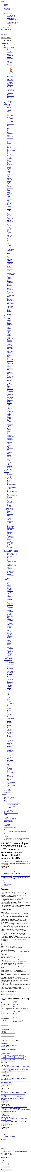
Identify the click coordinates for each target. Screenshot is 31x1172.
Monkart (9, 168)
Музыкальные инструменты (11, 302)
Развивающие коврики (10, 53)
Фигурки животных (10, 289)
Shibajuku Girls (9, 409)
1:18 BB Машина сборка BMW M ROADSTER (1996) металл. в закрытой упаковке (15, 1110)
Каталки (9, 86)
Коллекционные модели (11, 488)
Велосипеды (10, 664)
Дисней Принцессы (10, 650)
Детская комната (8, 821)
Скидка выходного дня (10, 827)
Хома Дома (10, 542)
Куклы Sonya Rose (10, 350)
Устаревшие (7, 824)
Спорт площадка (9, 745)
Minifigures (10, 609)
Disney (9, 530)
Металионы (10, 188)
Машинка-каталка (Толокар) (10, 688)
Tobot (8, 183)
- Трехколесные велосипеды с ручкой (11, 672)
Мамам (6, 817)
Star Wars (9, 259)
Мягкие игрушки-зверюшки (10, 517)
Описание (6, 883)
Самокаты (9, 693)
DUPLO (9, 592)
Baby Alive (10, 389)
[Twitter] (3, 864)
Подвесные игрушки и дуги (10, 76)
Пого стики (8, 698)
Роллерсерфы (10, 718)
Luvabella (9, 440)
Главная (6, 4)
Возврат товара (8, 1134)
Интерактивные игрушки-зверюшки (11, 567)
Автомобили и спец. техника (10, 480)
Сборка (9, 498)
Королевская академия (10, 437)
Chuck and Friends (9, 244)
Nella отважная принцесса (10, 372)
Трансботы (10, 216)
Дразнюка (9, 548)
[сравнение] (7, 869)
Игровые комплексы (10, 752)
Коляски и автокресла (10, 818)
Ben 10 (9, 236)
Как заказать (7, 9)
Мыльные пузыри (9, 313)
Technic (9, 634)
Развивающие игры (10, 134)
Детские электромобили (11, 784)
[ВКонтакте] (1, 864)
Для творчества (10, 120)
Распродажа (7, 792)
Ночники (9, 62)
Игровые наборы (8, 103)
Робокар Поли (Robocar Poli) (9, 198)
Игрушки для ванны (10, 82)
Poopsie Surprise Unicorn (9, 330)
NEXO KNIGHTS (10, 614)
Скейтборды (10, 703)
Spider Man (8, 254)
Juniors (9, 601)
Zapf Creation (9, 420)
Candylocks (10, 425)
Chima (8, 657)
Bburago (15, 1004)
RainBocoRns (10, 528)
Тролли (9, 278)
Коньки (9, 714)
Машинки (6, 470)
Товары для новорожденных (11, 815)
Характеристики (8, 884)
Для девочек (9, 109)
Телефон (3, 1160)
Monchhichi (10, 365)
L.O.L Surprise (9, 322)
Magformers (10, 282)
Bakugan (9, 233)
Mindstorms (10, 605)
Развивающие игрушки (10, 96)
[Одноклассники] (5, 864)
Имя (2, 1162)
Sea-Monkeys (9, 163)
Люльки (9, 59)
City (8, 584)
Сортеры (9, 65)
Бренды (6, 6)
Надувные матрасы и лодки (10, 761)
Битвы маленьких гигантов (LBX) (10, 268)
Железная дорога (9, 147)
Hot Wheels (10, 507)
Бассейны (9, 769)
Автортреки (10, 502)
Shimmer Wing (9, 415)
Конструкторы (11, 151)
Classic (9, 586)
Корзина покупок (11, 23)
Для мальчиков (10, 114)
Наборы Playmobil (9, 158)
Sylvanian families (9, 180)
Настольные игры (10, 127)
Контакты (6, 11)
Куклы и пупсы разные (9, 453)
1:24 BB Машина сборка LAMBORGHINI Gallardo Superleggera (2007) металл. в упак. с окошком (14, 1070)
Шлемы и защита (9, 724)
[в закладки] (6, 869)
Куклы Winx (9, 336)
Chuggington (10, 249)
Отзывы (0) (7, 885)
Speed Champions (10, 622)
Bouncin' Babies (9, 403)
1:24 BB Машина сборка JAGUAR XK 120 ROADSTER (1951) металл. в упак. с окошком (13, 1058)
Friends (9, 598)
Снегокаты (10, 740)
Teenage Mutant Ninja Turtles (9, 643)
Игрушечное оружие (10, 295)
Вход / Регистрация (12, 16)
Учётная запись (8, 13)
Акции (6, 5)
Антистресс (10, 307)
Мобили (9, 57)
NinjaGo (9, 617)
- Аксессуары (10, 679)
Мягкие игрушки (8, 508)
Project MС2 (8, 430)
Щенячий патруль (9, 229)
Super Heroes (9, 631)
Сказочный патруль (10, 379)
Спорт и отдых (8, 658)
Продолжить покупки (6, 1170)
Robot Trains (8, 173)
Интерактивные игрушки (11, 550)
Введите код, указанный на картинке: (11, 1040)
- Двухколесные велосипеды (11, 667)
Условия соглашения (9, 1136)
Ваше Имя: (4, 1032)
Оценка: (3, 1031)
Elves (8, 595)
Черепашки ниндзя (10, 222)
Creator (9, 589)
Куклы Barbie (9, 445)
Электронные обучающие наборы (10, 577)
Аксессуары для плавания (10, 778)
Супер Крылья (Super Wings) (9, 209)
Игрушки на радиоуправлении (12, 557)
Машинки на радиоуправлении (12, 494)
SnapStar (9, 340)
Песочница (10, 101)
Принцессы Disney (10, 395)
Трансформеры (11, 274)
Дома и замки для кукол (9, 462)
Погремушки (10, 90)
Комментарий (4, 1164)
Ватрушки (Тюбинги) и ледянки (10, 734)
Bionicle (9, 654)
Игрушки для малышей (10, 45)
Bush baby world (9, 523)
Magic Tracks (7, 790)
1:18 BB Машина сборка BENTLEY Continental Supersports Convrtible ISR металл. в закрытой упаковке (13, 1098)
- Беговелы (9, 676)
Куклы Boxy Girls (10, 344)
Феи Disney (10, 384)
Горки (8, 765)
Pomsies (9, 533)
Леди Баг (9, 398)
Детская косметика (10, 140)
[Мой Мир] (7, 864)
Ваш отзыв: (4, 1035)
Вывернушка (10, 537)
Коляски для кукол (9, 468)
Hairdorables (10, 361)
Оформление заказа (12, 25)
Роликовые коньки (10, 709)
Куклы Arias (9, 356)
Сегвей (9, 789)
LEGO (5, 579)
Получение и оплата (9, 8)
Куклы (5, 316)
